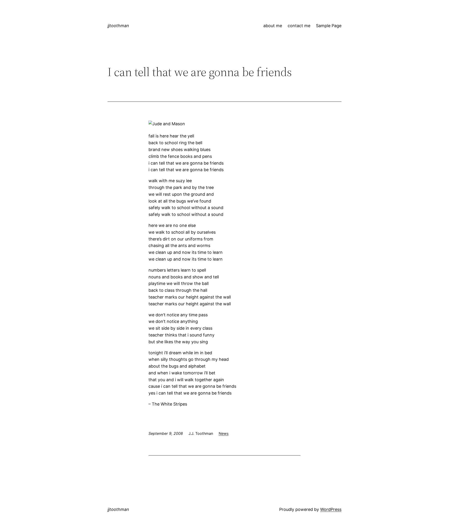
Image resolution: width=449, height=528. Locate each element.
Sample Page (328, 25)
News (223, 433)
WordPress (330, 509)
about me (272, 25)
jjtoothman (118, 25)
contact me (299, 25)
